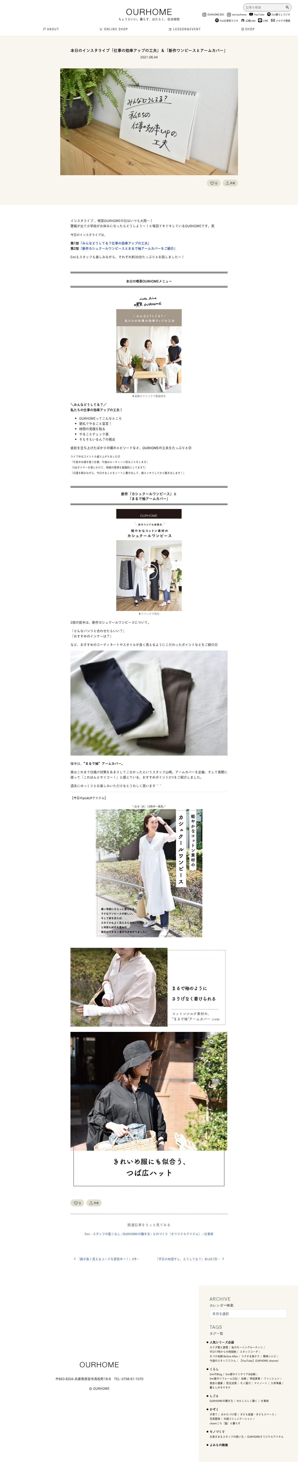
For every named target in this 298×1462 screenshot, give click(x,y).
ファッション (271, 1378)
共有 (232, 183)
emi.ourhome (239, 14)
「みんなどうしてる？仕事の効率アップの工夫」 (115, 243)
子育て (214, 1414)
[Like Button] (212, 183)
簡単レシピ (269, 1356)
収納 (243, 1378)
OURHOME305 (215, 14)
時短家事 (255, 1378)
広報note (250, 20)
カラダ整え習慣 (219, 1347)
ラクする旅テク (250, 1356)
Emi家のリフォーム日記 (224, 1378)
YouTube (259, 14)
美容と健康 (216, 1383)
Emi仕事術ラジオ (229, 20)
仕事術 (208, 1233)
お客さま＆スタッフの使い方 (227, 1436)
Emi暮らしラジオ (281, 14)
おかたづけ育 (229, 1414)
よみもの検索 (219, 1444)
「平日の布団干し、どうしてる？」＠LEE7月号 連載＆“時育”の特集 (192, 1259)
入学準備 (276, 1383)
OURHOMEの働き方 (136, 1233)
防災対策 (231, 1383)
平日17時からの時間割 (223, 1352)
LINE (265, 20)
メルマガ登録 (283, 20)
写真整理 (215, 1419)
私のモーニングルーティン (247, 1347)
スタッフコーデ (249, 1352)
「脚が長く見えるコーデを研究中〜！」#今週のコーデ (113, 1259)
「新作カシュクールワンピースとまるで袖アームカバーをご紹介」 (128, 248)
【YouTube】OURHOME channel (258, 1360)
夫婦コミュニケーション (238, 1419)
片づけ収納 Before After (224, 1356)
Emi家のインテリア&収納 (240, 1374)
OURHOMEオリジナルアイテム (265, 1436)
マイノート (260, 1383)
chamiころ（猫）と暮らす (225, 1423)
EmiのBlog (216, 1374)
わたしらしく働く (246, 1401)
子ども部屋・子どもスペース (257, 1414)
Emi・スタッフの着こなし (102, 1233)
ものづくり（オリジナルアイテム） (177, 1233)
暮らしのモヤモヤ (220, 1387)
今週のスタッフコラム (223, 1360)
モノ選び (245, 1383)
